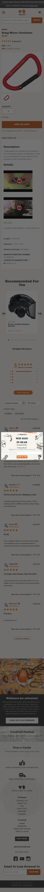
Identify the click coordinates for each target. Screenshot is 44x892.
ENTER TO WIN (22, 457)
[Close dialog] (42, 433)
